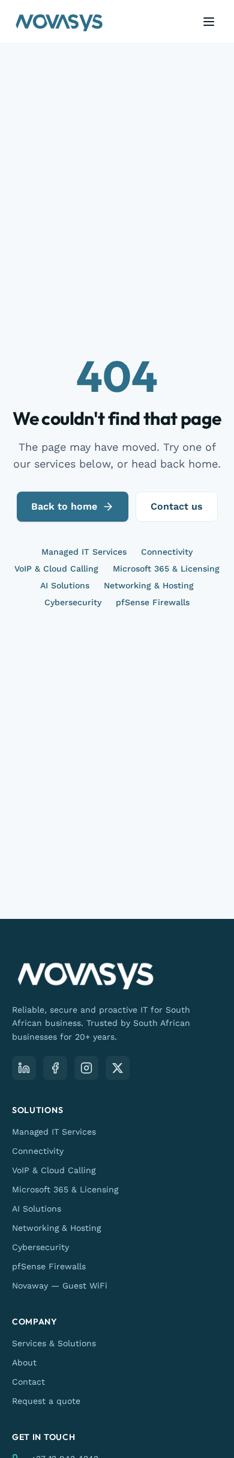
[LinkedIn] (24, 1068)
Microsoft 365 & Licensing (166, 568)
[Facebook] (55, 1068)
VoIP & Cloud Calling (56, 568)
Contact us (177, 506)
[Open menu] (209, 21)
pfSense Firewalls (153, 602)
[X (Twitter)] (118, 1068)
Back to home (64, 506)
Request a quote (46, 1401)
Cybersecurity (72, 602)
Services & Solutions (54, 1343)
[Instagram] (86, 1068)
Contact (28, 1381)
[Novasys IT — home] (59, 21)
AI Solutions (64, 585)
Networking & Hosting (149, 585)
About (24, 1362)
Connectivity (167, 552)
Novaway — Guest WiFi (59, 1285)
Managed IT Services (84, 552)
